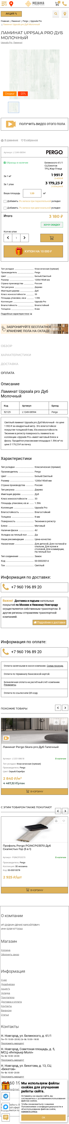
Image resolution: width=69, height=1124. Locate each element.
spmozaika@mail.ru (11, 1089)
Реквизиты (10, 684)
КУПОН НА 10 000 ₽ (37, 251)
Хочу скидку (52, 224)
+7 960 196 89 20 (26, 587)
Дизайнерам (8, 984)
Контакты (6, 1006)
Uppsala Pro (6, 42)
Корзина (5, 950)
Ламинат (17, 42)
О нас (4, 980)
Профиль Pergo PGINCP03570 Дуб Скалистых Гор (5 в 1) (27, 847)
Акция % (11, 13)
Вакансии (6, 1010)
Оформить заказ (10, 954)
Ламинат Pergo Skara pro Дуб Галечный (31, 747)
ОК (43, 1117)
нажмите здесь (29, 1111)
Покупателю (7, 997)
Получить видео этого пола (42, 124)
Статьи (5, 1014)
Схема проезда (55, 665)
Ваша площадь (12, 193)
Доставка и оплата (11, 1001)
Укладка (5, 993)
